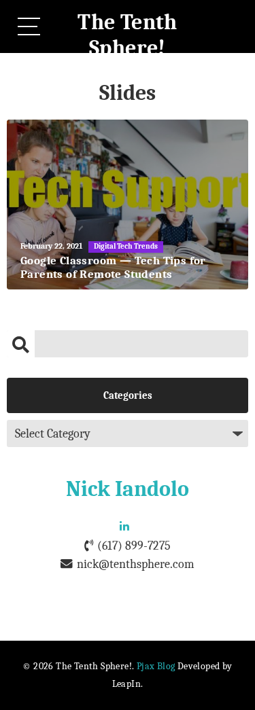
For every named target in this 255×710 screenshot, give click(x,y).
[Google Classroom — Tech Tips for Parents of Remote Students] (127, 204)
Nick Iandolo (127, 488)
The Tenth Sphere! (127, 35)
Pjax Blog (156, 666)
